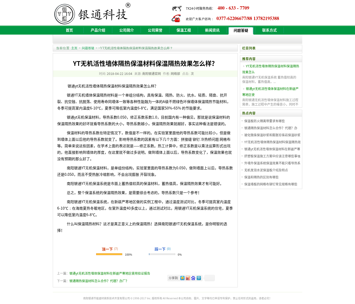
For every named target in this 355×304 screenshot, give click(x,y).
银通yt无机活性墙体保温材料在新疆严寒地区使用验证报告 (109, 273)
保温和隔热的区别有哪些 (261, 177)
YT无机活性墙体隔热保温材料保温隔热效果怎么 (270, 69)
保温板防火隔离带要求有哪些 (264, 121)
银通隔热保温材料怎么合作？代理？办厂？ (99, 281)
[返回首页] (105, 22)
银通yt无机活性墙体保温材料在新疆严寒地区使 (270, 91)
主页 (74, 48)
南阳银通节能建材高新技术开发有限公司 (106, 298)
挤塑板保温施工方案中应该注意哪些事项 (272, 156)
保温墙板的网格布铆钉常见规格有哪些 (270, 184)
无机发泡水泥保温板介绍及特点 (266, 170)
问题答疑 (88, 48)
